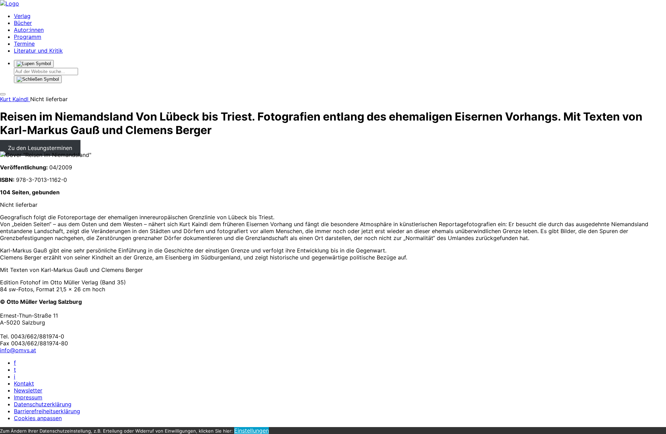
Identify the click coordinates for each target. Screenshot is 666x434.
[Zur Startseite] (9, 3)
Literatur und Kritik (38, 50)
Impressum (28, 397)
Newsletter (28, 390)
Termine (24, 43)
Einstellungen (251, 430)
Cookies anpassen (38, 418)
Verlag (22, 15)
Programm (27, 36)
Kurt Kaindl (15, 99)
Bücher (23, 22)
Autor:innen (29, 29)
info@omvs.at (18, 350)
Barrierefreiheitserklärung (47, 411)
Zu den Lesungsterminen (40, 147)
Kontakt (24, 383)
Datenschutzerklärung (42, 404)
